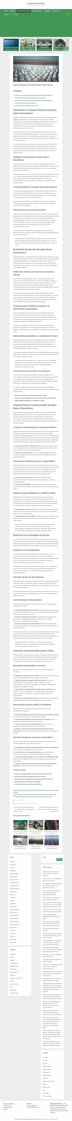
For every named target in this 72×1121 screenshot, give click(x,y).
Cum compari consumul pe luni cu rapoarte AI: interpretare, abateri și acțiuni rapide (52, 935)
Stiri (11, 987)
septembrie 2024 (14, 924)
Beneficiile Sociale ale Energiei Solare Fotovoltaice (30, 97)
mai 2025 (12, 900)
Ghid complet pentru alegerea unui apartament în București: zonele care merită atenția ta (51, 923)
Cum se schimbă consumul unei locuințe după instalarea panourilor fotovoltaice (52, 892)
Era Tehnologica (7, 1107)
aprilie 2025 (13, 903)
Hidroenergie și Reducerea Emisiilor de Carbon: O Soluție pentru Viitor (34, 794)
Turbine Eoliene (37, 10)
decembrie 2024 (14, 915)
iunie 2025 (13, 897)
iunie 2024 (13, 933)
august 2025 (13, 891)
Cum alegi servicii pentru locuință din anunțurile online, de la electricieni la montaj (52, 885)
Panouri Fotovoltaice (23, 10)
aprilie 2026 (13, 870)
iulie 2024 (12, 930)
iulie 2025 (12, 894)
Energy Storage (14, 966)
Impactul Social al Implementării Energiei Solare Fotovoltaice (34, 100)
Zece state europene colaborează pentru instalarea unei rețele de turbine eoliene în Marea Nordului (52, 996)
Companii (47, 10)
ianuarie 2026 (13, 876)
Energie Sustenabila (36, 3)
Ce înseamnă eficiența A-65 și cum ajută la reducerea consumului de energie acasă (52, 973)
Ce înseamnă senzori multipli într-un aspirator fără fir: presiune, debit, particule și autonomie (52, 942)
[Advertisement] (36, 27)
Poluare (12, 981)
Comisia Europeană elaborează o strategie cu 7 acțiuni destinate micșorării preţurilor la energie (52, 1043)
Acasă (6, 10)
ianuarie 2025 (13, 912)
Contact (16, 14)
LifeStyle (12, 975)
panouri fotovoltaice (32, 803)
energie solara (23, 803)
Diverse (6, 14)
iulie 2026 (12, 861)
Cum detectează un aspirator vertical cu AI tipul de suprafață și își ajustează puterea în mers (52, 949)
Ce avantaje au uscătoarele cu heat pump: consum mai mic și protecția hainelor (52, 966)
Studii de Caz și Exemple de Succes (25, 103)
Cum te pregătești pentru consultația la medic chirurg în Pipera (51, 916)
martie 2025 (13, 906)
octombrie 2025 (14, 885)
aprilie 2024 (13, 939)
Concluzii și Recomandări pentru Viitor (27, 105)
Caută (44, 857)
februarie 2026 (14, 873)
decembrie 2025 (14, 879)
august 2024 (13, 927)
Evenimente (13, 969)
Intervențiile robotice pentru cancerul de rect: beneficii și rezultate (51, 873)
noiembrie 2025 (14, 882)
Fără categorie (14, 972)
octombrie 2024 (14, 921)
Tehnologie (55, 10)
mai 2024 (12, 936)
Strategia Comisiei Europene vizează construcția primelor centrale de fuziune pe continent (52, 1012)
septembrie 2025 (14, 888)
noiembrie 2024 (14, 918)
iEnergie (5, 1109)
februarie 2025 (14, 909)
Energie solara (14, 963)
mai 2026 (12, 867)
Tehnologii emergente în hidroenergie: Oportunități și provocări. (33, 796)
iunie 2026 (13, 864)
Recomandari (13, 984)
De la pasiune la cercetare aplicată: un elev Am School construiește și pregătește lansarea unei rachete (52, 904)
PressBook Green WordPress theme (48, 1119)
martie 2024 (13, 942)
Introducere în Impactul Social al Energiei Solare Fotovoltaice (34, 95)
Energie (12, 10)
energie (17, 803)
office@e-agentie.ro (32, 1105)
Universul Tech (7, 1105)
